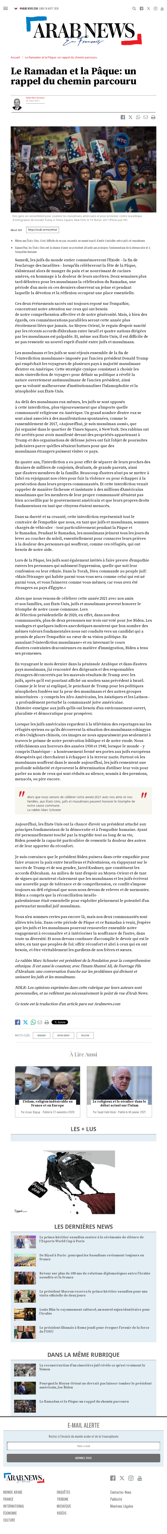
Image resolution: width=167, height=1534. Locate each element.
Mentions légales (121, 1506)
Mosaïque (64, 1506)
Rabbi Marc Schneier (35, 97)
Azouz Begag (32, 1112)
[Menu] (5, 8)
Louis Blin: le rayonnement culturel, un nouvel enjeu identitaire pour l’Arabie (94, 1312)
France (8, 1499)
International (13, 1506)
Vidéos (61, 1513)
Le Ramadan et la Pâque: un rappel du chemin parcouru (61, 57)
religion (85, 1035)
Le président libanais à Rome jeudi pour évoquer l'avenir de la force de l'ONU (94, 1330)
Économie (10, 1513)
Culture (9, 1520)
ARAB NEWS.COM (30, 8)
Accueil (15, 57)
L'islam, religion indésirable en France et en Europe (48, 1104)
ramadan (41, 1035)
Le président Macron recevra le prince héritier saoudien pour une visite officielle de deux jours (93, 1294)
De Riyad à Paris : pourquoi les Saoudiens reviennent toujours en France (91, 1257)
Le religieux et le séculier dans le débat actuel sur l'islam (119, 1104)
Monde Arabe (12, 1492)
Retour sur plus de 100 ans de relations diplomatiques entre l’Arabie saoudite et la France (94, 1275)
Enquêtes (63, 1492)
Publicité (116, 1499)
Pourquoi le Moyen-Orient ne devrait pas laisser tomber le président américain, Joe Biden (95, 1385)
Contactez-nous (120, 1492)
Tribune (62, 1499)
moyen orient (63, 1035)
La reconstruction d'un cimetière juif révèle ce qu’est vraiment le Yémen (92, 1367)
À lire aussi (83, 1054)
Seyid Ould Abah (106, 1112)
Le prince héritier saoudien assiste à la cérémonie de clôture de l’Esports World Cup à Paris (91, 1239)
